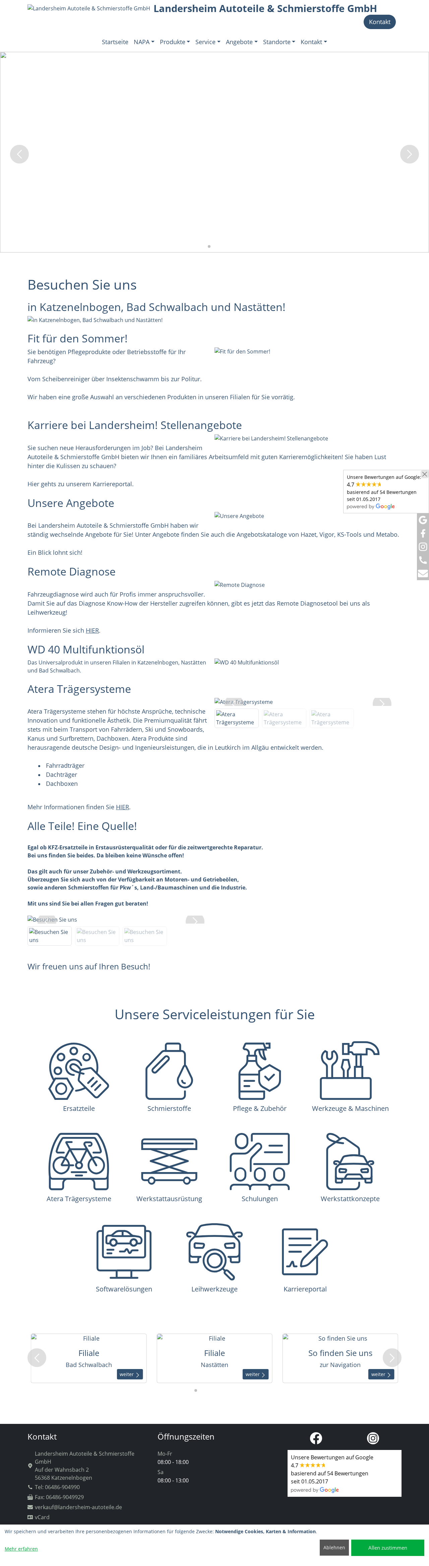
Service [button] (205, 42)
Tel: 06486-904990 (57, 1487)
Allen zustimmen (387, 1547)
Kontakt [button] (311, 42)
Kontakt (379, 22)
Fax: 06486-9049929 (59, 1497)
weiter (133, 1374)
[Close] (425, 474)
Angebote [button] (239, 42)
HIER (92, 630)
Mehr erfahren (21, 1549)
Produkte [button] (172, 42)
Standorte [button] (277, 42)
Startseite (115, 42)
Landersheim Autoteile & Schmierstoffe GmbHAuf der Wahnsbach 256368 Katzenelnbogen (84, 1465)
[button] (203, 246)
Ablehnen (334, 1547)
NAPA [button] (141, 42)
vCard (42, 1517)
